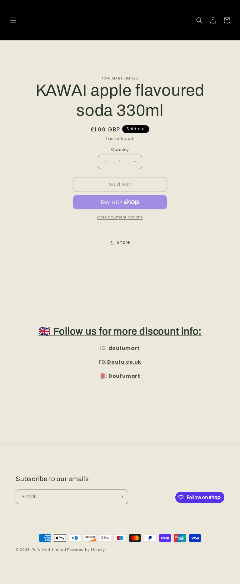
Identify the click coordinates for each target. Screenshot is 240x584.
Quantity (120, 149)
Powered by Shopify (86, 549)
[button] (13, 20)
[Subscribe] (121, 496)
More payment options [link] (120, 217)
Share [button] (123, 242)
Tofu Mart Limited (49, 549)
